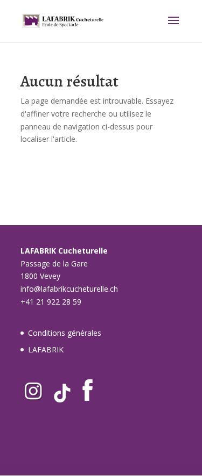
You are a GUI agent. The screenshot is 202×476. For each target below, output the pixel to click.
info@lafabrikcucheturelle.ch (69, 289)
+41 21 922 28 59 (50, 302)
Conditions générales (64, 333)
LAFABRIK (46, 349)
